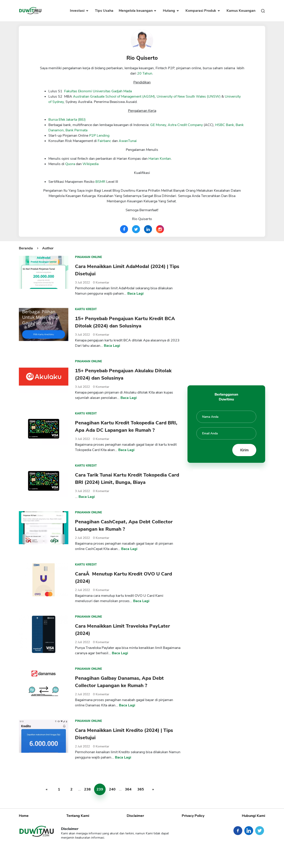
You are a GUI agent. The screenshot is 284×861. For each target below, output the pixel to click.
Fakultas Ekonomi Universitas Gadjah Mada (98, 91)
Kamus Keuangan (241, 10)
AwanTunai (128, 140)
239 (100, 789)
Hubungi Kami (253, 815)
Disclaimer (135, 815)
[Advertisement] (226, 312)
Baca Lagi (135, 293)
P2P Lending (99, 135)
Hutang (169, 10)
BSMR (100, 181)
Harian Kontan (159, 158)
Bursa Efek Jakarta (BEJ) (67, 119)
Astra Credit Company (185, 124)
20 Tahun (144, 73)
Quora (70, 164)
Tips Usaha (104, 10)
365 (140, 789)
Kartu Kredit (86, 309)
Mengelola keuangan (136, 10)
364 (128, 789)
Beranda (26, 248)
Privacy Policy (193, 815)
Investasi (77, 10)
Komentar (101, 282)
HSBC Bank (224, 124)
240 (112, 789)
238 (87, 789)
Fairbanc (104, 140)
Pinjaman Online (88, 257)
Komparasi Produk (201, 10)
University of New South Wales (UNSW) (189, 96)
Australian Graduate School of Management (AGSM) (114, 96)
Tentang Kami (77, 815)
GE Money (158, 124)
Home (24, 815)
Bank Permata (76, 130)
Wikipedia (91, 164)
